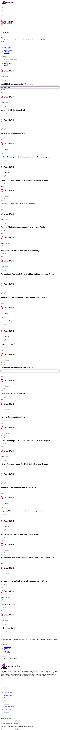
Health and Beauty (8, 10)
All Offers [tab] (6, 61)
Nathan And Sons (8, 50)
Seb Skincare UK (8, 48)
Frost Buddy (7, 53)
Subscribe (18, 721)
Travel (5, 6)
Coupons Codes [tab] (8, 63)
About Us (6, 704)
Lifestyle (6, 7)
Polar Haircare (7, 47)
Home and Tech (8, 11)
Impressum (6, 712)
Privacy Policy (7, 709)
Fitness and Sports (8, 9)
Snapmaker (6, 51)
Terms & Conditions (9, 706)
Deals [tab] (5, 65)
